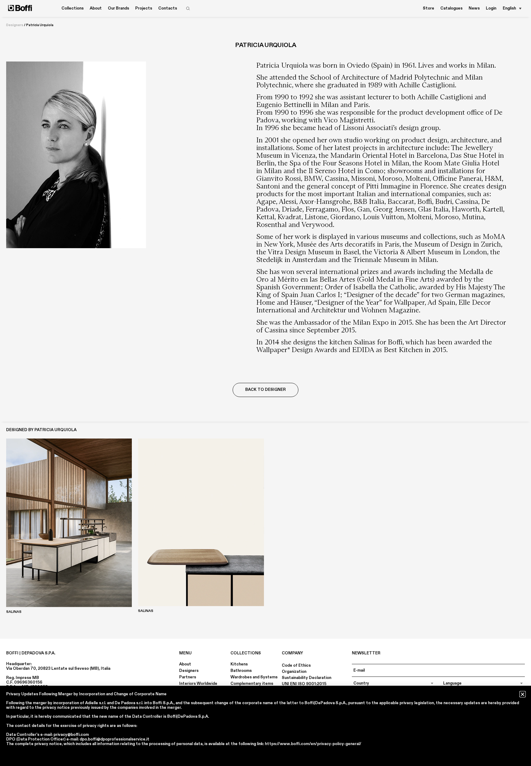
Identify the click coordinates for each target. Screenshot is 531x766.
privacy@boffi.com (71, 734)
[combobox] (393, 683)
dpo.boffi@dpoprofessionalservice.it (114, 739)
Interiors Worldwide (198, 683)
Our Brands (118, 8)
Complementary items (251, 683)
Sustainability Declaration (306, 677)
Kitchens (239, 664)
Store (428, 8)
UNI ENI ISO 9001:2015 (304, 683)
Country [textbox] (361, 683)
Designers (14, 25)
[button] (522, 694)
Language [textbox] (452, 683)
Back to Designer (265, 389)
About (185, 664)
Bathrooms (241, 670)
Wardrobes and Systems (253, 677)
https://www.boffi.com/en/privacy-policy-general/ (313, 743)
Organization (294, 671)
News (474, 8)
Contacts (167, 8)
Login (491, 8)
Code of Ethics (296, 665)
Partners (187, 677)
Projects (143, 8)
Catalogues (451, 8)
